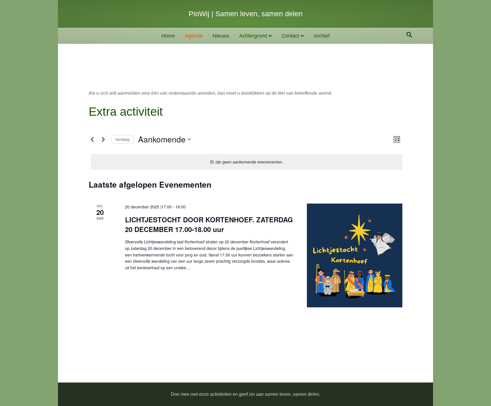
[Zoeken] (409, 35)
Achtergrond (253, 36)
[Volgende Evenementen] (103, 139)
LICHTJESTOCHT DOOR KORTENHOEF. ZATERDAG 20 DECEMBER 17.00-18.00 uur (209, 224)
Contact (290, 36)
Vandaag (122, 139)
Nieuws (221, 36)
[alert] (246, 162)
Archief (322, 36)
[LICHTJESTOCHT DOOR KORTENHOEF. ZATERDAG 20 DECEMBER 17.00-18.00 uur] (354, 255)
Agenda (194, 36)
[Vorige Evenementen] (92, 139)
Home (168, 36)
